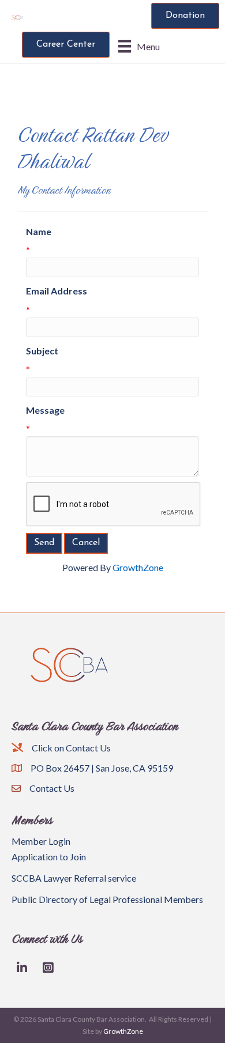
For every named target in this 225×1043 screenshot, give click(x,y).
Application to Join (49, 856)
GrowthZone (137, 567)
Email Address (56, 290)
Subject (42, 350)
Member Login (41, 841)
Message (45, 410)
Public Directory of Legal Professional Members (107, 899)
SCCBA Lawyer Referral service (74, 877)
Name (38, 231)
